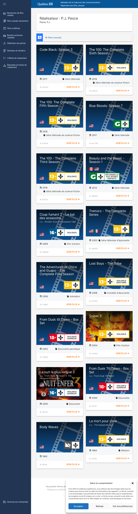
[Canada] (91, 169)
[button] (132, 483)
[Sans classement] (67, 445)
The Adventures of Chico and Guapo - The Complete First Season (58, 270)
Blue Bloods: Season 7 (106, 106)
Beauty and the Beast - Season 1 (106, 160)
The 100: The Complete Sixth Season (106, 51)
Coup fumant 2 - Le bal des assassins (58, 218)
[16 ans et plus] (53, 232)
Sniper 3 (95, 316)
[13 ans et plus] (68, 67)
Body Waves (49, 427)
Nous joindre (51, 486)
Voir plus (72, 87)
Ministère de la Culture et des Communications (80, 2)
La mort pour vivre (103, 422)
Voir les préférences (122, 506)
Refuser (100, 506)
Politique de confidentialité (58, 489)
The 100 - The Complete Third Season (58, 160)
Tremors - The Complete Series (107, 212)
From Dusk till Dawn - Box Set (59, 321)
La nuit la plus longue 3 (57, 375)
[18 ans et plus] (53, 337)
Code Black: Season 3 (56, 50)
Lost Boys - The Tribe (105, 263)
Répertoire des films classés (72, 5)
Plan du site (62, 486)
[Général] (117, 123)
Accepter (78, 506)
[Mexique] (97, 231)
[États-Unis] (42, 70)
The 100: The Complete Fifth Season (57, 104)
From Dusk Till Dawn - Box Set (109, 372)
